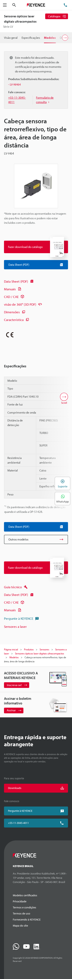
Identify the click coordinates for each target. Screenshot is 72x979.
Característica (14, 320)
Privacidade (19, 901)
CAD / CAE (11, 297)
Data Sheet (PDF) (16, 281)
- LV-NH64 (14, 84)
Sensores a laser (15, 626)
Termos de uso (21, 913)
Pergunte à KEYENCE (18, 618)
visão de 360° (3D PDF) (20, 304)
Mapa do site (20, 925)
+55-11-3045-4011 (18, 823)
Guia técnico (13, 587)
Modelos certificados (25, 895)
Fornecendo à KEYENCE (27, 919)
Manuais (10, 289)
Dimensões (12, 312)
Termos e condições (24, 907)
